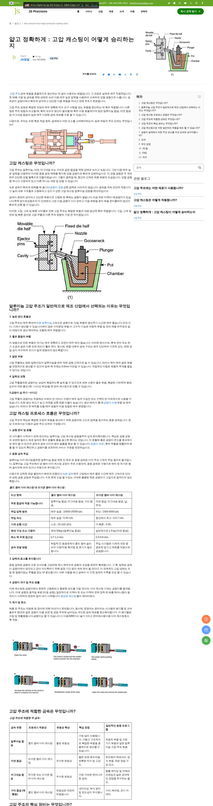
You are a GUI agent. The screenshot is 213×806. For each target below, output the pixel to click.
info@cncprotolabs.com (141, 3)
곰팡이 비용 (110, 402)
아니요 (94, 5)
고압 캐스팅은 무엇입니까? (154, 103)
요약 (143, 139)
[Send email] (206, 629)
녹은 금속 (68, 473)
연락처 (144, 11)
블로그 (18, 23)
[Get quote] (206, 619)
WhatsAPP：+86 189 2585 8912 (112, 3)
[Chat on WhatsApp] (206, 640)
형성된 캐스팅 (68, 596)
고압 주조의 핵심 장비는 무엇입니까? (159, 123)
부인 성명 (146, 144)
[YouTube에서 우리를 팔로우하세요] (185, 3)
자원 (132, 11)
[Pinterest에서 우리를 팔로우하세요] (196, 3)
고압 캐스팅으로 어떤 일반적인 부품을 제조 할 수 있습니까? (170, 128)
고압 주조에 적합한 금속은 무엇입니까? (160, 119)
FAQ (144, 153)
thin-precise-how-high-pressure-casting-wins (46, 23)
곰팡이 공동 (56, 187)
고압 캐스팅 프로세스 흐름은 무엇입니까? (161, 114)
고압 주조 (15, 93)
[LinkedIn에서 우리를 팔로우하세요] (174, 3)
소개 (122, 11)
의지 (145, 157)
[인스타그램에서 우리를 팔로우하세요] (180, 3)
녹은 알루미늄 (44, 322)
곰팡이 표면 (97, 443)
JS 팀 (145, 148)
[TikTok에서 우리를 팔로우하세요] (169, 3)
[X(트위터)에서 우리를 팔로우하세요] (191, 3)
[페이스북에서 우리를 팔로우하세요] (202, 3)
